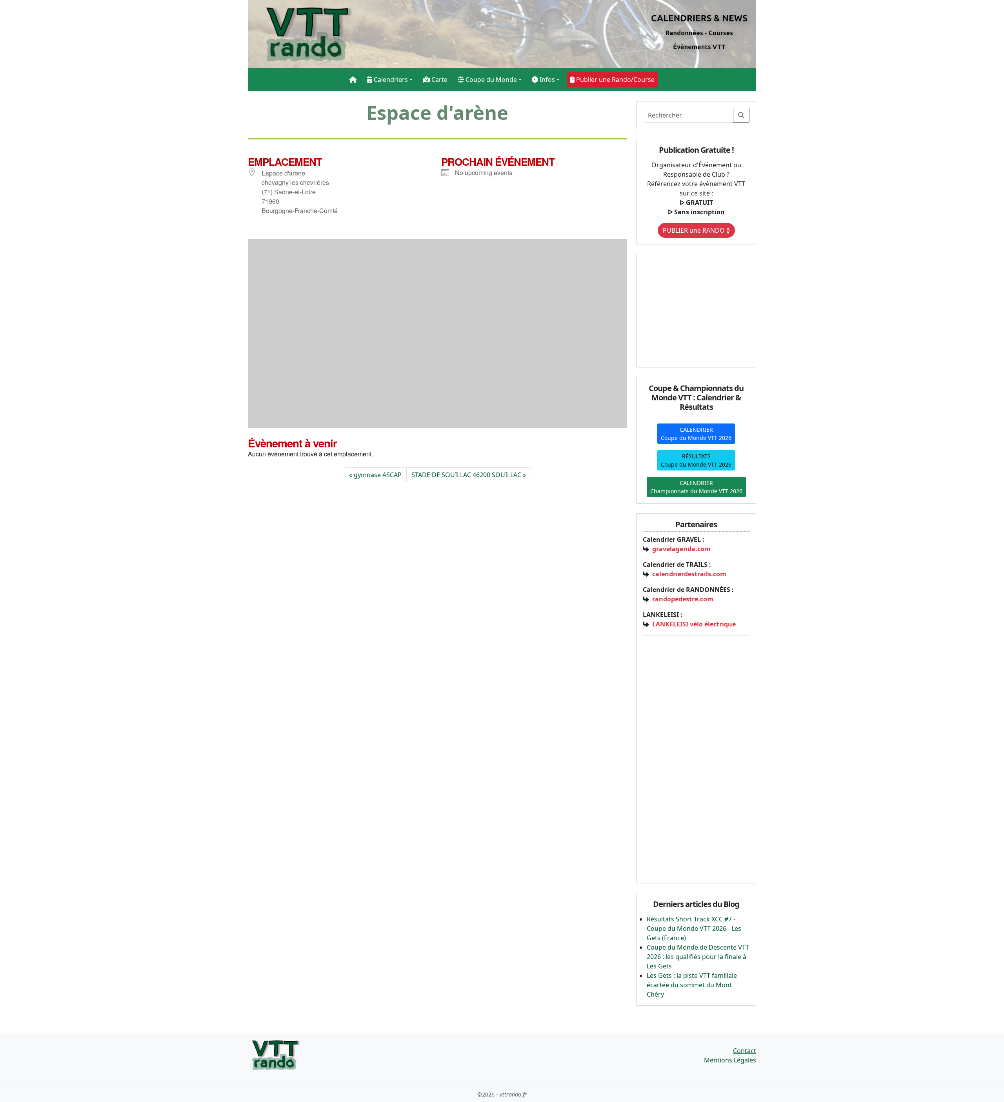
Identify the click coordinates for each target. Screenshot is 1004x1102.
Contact (744, 1050)
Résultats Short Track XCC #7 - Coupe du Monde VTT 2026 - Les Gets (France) (694, 928)
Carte (438, 79)
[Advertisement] (692, 309)
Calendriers (390, 79)
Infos (546, 79)
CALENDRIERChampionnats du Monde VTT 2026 (696, 487)
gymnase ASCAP (378, 474)
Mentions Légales (730, 1060)
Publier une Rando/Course (615, 79)
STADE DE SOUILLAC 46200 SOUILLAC (466, 474)
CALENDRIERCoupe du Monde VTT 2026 (696, 434)
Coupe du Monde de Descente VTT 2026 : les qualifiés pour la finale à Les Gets (698, 956)
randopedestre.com (682, 599)
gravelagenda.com (681, 549)
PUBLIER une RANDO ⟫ (696, 230)
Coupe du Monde (490, 79)
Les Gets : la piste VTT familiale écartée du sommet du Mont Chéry (692, 985)
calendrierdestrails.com (689, 574)
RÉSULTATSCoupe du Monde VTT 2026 (696, 460)
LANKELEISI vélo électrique (694, 624)
